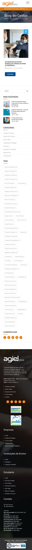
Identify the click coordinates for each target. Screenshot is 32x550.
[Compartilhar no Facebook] (4, 337)
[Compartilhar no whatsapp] (20, 337)
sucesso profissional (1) (10, 305)
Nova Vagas (8, 483)
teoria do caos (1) (9, 309)
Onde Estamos (9, 506)
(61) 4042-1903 (14, 516)
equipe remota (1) (9, 224)
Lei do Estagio (9, 394)
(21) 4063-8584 (18, 528)
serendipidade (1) (23, 301)
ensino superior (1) (9, 220)
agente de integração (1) (11, 171)
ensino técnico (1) (21, 220)
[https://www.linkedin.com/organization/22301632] (19, 401)
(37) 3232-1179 (18, 523)
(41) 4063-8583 (14, 517)
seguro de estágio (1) (10, 301)
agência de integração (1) (11, 167)
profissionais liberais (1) (10, 281)
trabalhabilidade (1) (21, 309)
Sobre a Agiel (8, 389)
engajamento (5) (8, 216)
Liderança (6, 146)
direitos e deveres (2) (10, 199)
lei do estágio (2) (18, 260)
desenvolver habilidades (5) (11, 195)
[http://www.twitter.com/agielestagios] (11, 401)
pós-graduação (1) (9, 273)
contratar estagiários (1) (10, 187)
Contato (7, 397)
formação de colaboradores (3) (12, 240)
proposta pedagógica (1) (10, 289)
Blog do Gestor (14, 18)
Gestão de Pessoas (9, 136)
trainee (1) (20, 313)
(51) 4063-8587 (17, 525)
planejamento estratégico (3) (11, 269)
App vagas (8, 488)
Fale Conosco (9, 504)
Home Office (7, 139)
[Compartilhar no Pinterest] (16, 337)
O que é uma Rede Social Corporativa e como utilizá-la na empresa (20, 103)
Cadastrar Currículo (10, 493)
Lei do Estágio (9, 440)
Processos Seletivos (10, 485)
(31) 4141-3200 (19, 512)
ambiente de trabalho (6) (11, 175)
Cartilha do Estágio (10, 386)
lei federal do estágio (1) (11, 264)
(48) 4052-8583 (17, 519)
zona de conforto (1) (10, 326)
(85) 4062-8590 (15, 521)
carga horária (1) (22, 183)
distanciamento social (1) (11, 203)
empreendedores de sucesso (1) (12, 211)
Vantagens (8, 462)
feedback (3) (23, 232)
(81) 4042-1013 (13, 526)
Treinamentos (7, 156)
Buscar (7, 91)
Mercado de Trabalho (9, 149)
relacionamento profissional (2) (12, 297)
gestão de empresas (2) (10, 248)
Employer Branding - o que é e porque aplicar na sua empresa (20, 111)
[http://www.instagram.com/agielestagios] (15, 401)
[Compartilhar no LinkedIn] (12, 337)
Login (6, 435)
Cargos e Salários (8, 133)
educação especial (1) (10, 207)
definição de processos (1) (11, 191)
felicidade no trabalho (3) (11, 236)
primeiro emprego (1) (10, 277)
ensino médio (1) (20, 216)
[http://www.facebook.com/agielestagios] (7, 401)
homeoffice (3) (8, 256)
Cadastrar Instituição (10, 464)
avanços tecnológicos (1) (11, 179)
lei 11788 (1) (8, 260)
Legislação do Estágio (10, 143)
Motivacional (7, 152)
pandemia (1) (23, 264)
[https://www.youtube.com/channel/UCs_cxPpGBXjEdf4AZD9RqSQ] (23, 401)
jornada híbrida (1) (19, 256)
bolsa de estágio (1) (10, 183)
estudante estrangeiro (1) (11, 232)
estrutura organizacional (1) (11, 228)
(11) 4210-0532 (15, 530)
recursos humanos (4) (10, 293)
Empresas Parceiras (10, 391)
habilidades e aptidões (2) (11, 252)
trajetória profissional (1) (11, 317)
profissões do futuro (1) (10, 285)
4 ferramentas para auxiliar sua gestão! (17, 118)
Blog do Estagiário (10, 491)
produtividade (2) (22, 277)
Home (6, 18)
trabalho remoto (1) (9, 313)
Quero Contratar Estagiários (12, 446)
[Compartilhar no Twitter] (8, 337)
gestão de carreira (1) (10, 244)
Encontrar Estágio (9, 480)
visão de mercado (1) (10, 321)
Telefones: (6, 510)
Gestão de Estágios (10, 438)
